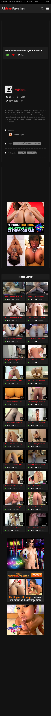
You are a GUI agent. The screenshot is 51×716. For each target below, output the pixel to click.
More (48, 2)
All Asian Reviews (32, 2)
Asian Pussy (31, 153)
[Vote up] (7, 55)
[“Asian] (25, 587)
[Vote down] (13, 55)
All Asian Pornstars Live (17, 2)
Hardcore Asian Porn (33, 144)
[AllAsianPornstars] (13, 8)
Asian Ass (22, 153)
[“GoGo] (25, 554)
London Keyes (19, 144)
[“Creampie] (25, 620)
